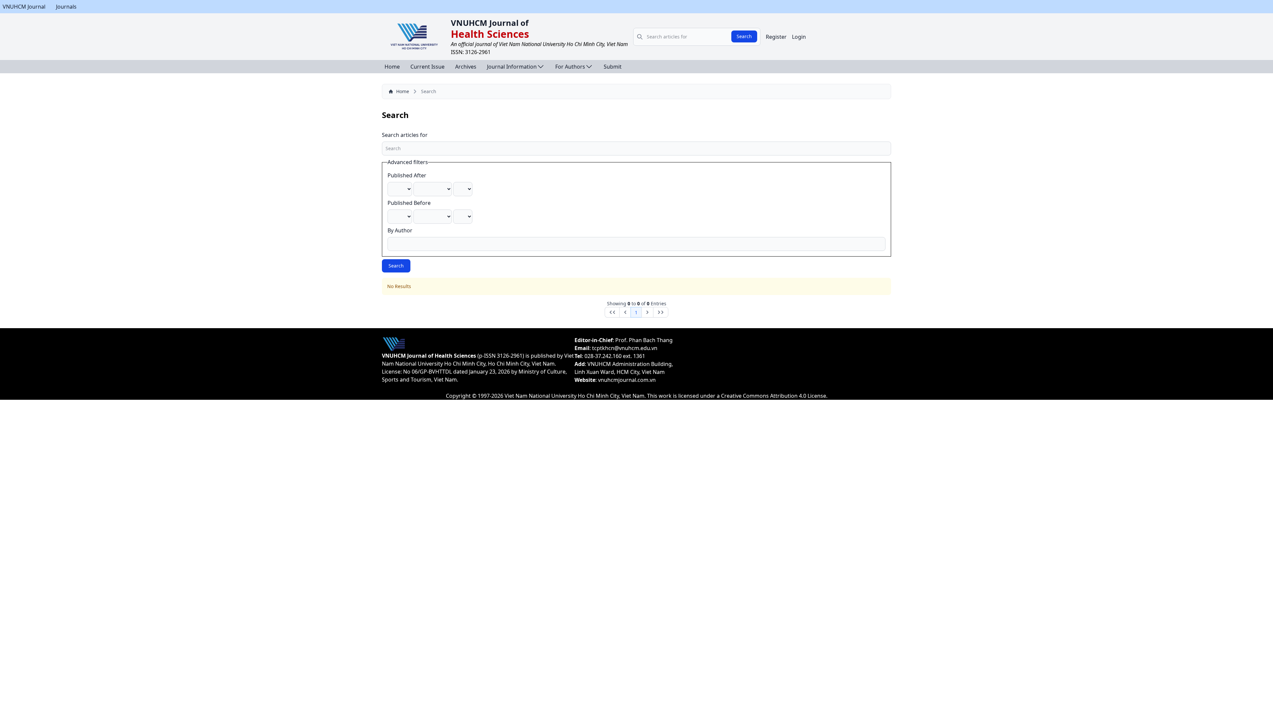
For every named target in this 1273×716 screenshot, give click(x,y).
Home (392, 66)
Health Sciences (490, 34)
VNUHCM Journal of (489, 22)
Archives (465, 66)
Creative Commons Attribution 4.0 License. (774, 395)
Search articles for (405, 135)
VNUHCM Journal (24, 6)
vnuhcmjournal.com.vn (627, 380)
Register (776, 36)
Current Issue (427, 66)
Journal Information (512, 66)
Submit (613, 66)
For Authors (570, 66)
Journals (66, 6)
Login (799, 36)
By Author (400, 230)
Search (744, 36)
